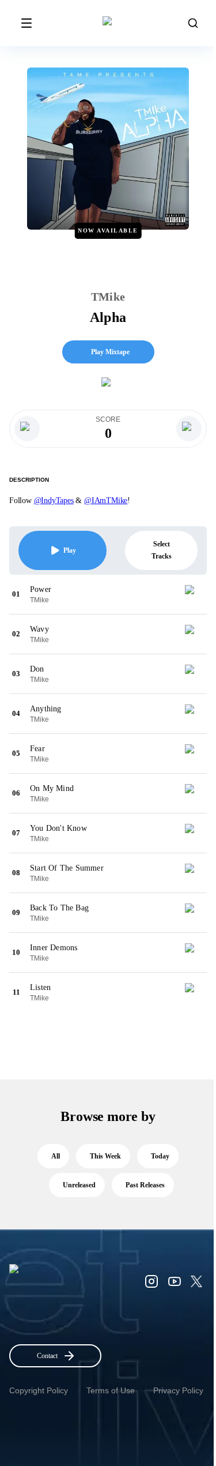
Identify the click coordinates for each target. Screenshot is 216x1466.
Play (69, 550)
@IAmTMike (105, 500)
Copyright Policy (38, 1390)
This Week (105, 1156)
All (55, 1156)
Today (160, 1156)
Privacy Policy (178, 1390)
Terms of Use (110, 1390)
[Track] (194, 594)
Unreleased (79, 1185)
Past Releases (145, 1185)
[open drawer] (26, 23)
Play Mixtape (110, 352)
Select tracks (161, 550)
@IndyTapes (54, 500)
